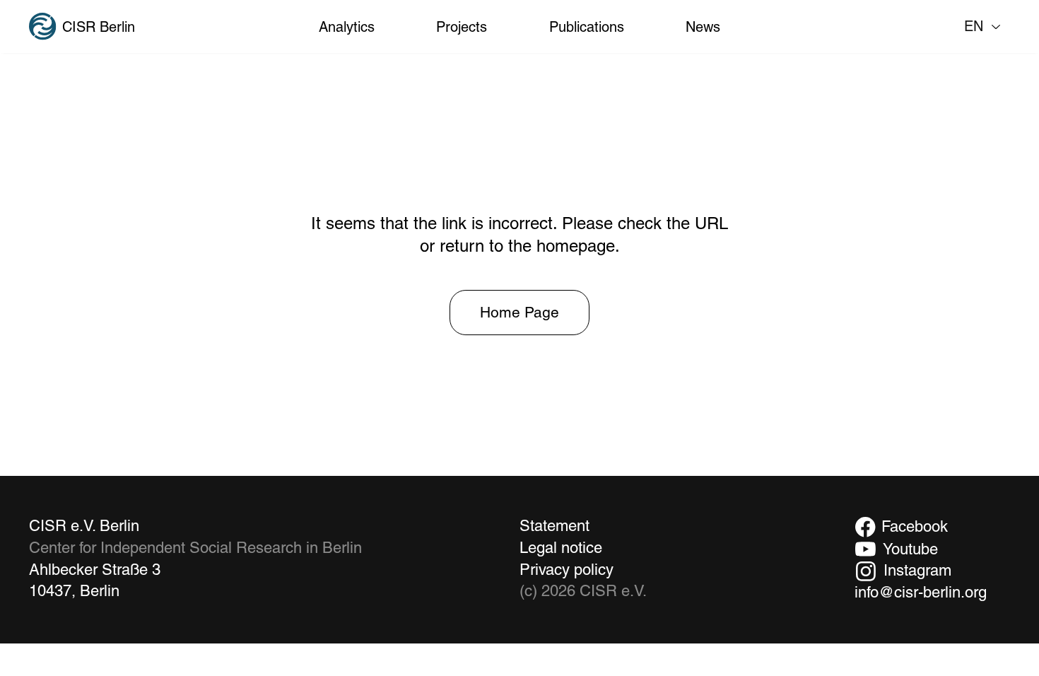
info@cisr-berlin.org (921, 592)
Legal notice (561, 547)
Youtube (910, 549)
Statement (554, 526)
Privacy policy (567, 569)
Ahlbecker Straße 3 (94, 569)
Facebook (914, 526)
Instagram (917, 570)
